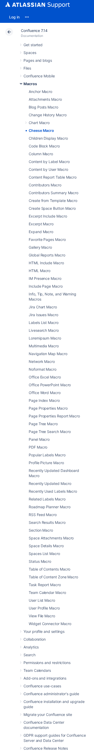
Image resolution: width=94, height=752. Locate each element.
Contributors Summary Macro (53, 193)
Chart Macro (39, 122)
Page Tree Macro (43, 424)
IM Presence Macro (45, 278)
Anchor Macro (40, 91)
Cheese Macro (41, 130)
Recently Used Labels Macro (53, 491)
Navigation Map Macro (48, 353)
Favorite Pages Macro (47, 239)
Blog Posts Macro (43, 107)
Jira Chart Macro (43, 307)
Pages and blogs (38, 60)
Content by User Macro (48, 169)
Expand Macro (41, 231)
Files (27, 68)
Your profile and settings (44, 631)
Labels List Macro (43, 322)
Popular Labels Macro (47, 455)
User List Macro (42, 600)
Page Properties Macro (48, 408)
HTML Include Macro (46, 263)
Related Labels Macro (47, 499)
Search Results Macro (47, 522)
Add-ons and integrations (45, 678)
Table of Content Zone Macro (53, 577)
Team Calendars (37, 670)
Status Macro (40, 561)
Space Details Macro (46, 546)
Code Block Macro (44, 146)
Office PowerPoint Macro (50, 385)
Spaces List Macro (44, 553)
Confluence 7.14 (34, 30)
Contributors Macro (45, 185)
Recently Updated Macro (50, 483)
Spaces (30, 52)
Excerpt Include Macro (48, 216)
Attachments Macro (45, 99)
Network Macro (42, 361)
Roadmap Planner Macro (49, 507)
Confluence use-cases (42, 686)
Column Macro (41, 154)
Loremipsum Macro (45, 338)
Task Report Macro (45, 584)
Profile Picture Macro (46, 462)
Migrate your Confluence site (48, 714)
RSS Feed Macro (43, 514)
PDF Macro (38, 447)
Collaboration (35, 639)
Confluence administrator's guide (51, 694)
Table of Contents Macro (49, 569)
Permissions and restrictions (47, 662)
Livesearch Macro (44, 330)
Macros (30, 84)
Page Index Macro (44, 400)
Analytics (31, 647)
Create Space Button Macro (52, 208)
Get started (33, 45)
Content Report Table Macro (53, 177)
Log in (14, 17)
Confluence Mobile (39, 76)
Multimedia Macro (44, 346)
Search (30, 655)
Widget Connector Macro (50, 623)
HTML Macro (39, 270)
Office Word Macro (45, 392)
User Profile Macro (44, 608)
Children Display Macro (48, 138)
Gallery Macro (40, 247)
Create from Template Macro (53, 200)
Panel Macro (39, 439)
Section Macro (41, 530)
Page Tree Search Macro (49, 431)
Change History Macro (48, 115)
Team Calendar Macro (47, 592)
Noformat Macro (42, 369)
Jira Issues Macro (43, 315)
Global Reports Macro (47, 255)
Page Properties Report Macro (54, 416)
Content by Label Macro (49, 161)
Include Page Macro (46, 286)
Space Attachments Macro (51, 538)
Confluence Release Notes (46, 748)
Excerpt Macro (41, 224)
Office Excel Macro (45, 377)
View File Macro (42, 616)
